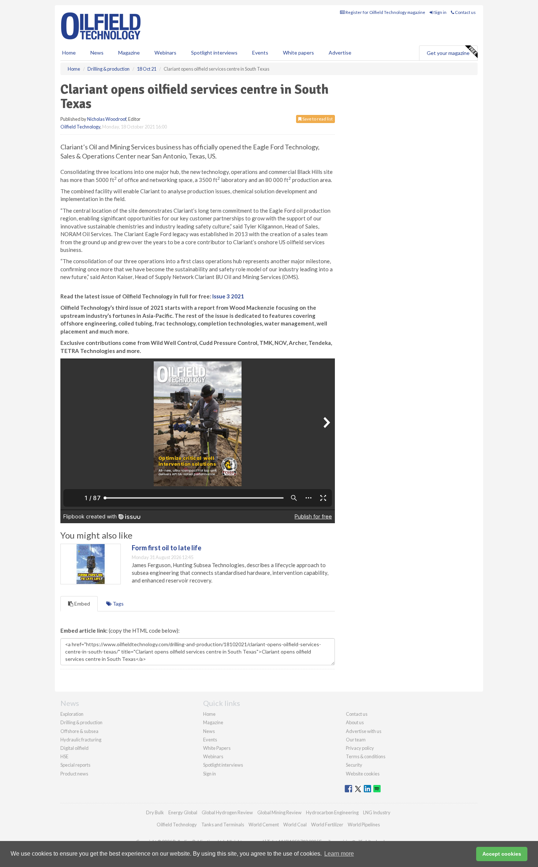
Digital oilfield (74, 748)
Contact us (465, 12)
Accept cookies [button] (501, 854)
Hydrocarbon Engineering (332, 812)
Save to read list (317, 119)
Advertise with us (363, 731)
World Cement (264, 824)
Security (354, 765)
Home (69, 52)
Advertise (340, 52)
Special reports (75, 765)
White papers (298, 52)
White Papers (217, 748)
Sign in (440, 12)
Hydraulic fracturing (80, 740)
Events (260, 52)
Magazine (129, 52)
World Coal (295, 824)
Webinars (165, 52)
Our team (356, 740)
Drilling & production (81, 722)
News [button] (97, 52)
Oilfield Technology (80, 127)
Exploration (71, 714)
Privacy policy (360, 748)
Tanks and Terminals (222, 824)
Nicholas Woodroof (106, 119)
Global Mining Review (279, 812)
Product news (74, 774)
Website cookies (363, 774)
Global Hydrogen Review (227, 812)
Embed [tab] (81, 603)
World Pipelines (364, 824)
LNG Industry (377, 812)
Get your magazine (448, 53)
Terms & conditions (365, 756)
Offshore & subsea (79, 731)
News (209, 731)
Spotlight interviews (214, 52)
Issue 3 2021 (228, 296)
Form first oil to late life (166, 548)
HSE (64, 756)
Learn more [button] (339, 854)
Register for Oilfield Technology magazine (385, 12)
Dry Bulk (155, 812)
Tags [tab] (118, 603)
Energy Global (182, 812)
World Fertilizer (327, 824)
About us (355, 722)
